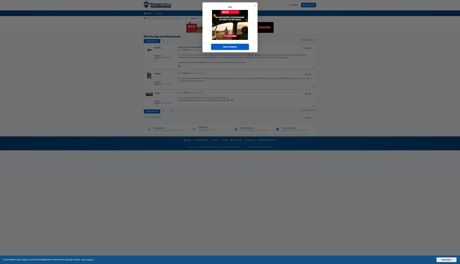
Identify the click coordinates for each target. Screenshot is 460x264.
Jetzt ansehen (230, 46)
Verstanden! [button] (446, 260)
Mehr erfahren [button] (87, 260)
